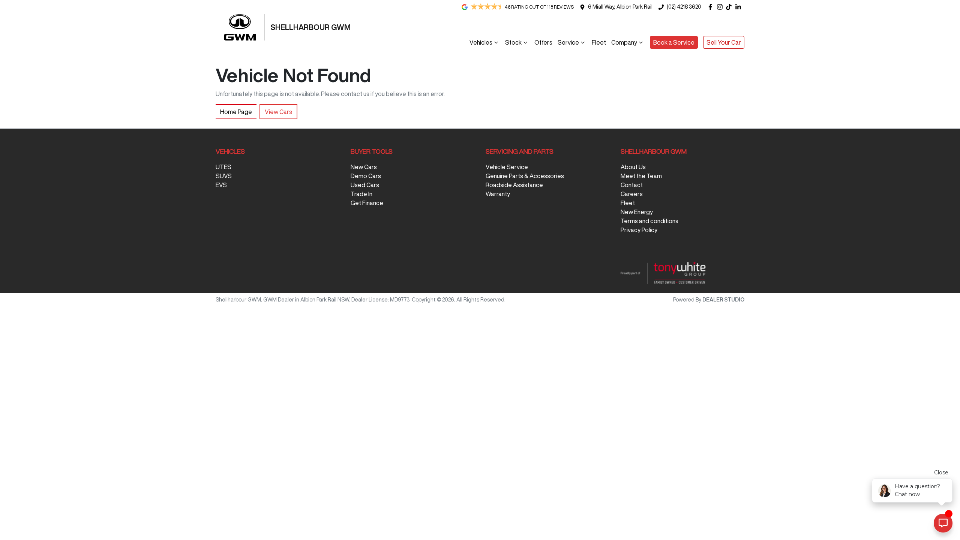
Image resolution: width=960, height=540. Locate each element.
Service (568, 42)
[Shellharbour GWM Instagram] (721, 7)
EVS (221, 185)
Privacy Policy (639, 230)
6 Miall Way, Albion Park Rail (620, 6)
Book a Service (673, 42)
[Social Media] (730, 7)
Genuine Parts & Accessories (525, 176)
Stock (513, 42)
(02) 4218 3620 (684, 6)
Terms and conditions (649, 221)
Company (624, 42)
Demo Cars (366, 176)
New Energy (637, 212)
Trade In (361, 194)
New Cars (364, 167)
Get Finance (367, 203)
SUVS (224, 176)
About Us (633, 167)
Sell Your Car (723, 42)
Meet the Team (641, 176)
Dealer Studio (723, 299)
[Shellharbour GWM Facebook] (712, 7)
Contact (632, 185)
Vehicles (481, 42)
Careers (632, 194)
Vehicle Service (507, 167)
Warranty (498, 194)
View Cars (278, 112)
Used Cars (365, 185)
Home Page (236, 112)
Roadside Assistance (514, 185)
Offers (543, 42)
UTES (223, 167)
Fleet (599, 42)
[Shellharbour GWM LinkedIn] (739, 7)
